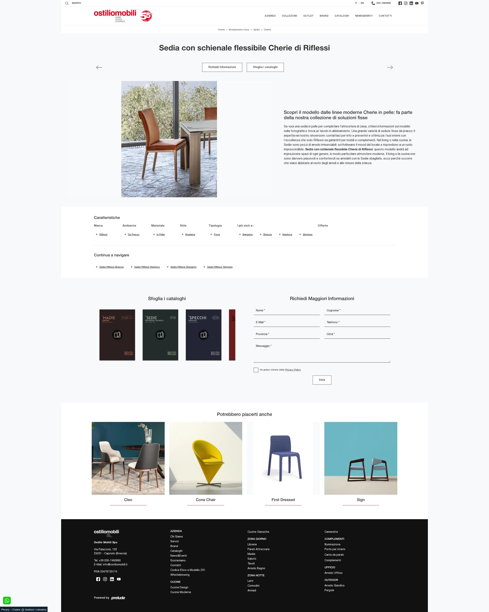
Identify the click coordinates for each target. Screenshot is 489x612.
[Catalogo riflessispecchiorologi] (203, 334)
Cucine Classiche (258, 531)
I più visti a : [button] (245, 225)
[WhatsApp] (7, 600)
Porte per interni (335, 549)
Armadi (252, 590)
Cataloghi (342, 16)
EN (362, 3)
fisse (217, 234)
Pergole (329, 590)
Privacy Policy (293, 369)
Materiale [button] (157, 225)
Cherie (267, 29)
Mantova (287, 234)
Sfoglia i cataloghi (265, 67)
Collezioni (289, 16)
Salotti (252, 558)
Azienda (270, 16)
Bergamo (248, 234)
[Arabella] (390, 67)
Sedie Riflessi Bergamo (183, 267)
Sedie (256, 29)
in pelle (161, 234)
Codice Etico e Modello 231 (187, 570)
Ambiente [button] (129, 225)
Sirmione (307, 234)
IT (356, 3)
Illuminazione (332, 544)
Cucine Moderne (180, 592)
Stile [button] (183, 225)
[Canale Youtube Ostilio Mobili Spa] (416, 3)
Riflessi (103, 234)
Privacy (5, 609)
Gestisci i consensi (35, 609)
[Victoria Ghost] (99, 67)
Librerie (252, 544)
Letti (250, 580)
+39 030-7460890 (110, 560)
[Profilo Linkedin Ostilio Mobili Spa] (411, 3)
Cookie (16, 609)
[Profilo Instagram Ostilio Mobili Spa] (405, 3)
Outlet (308, 16)
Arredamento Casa (239, 29)
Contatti (385, 16)
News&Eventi (364, 16)
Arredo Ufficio (333, 572)
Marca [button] (98, 225)
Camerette (331, 531)
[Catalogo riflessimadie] (117, 334)
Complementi (333, 560)
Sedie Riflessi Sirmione (219, 267)
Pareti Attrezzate (259, 549)
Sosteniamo (178, 560)
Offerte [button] (323, 225)
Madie (251, 553)
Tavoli (251, 563)
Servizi (174, 541)
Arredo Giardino (335, 585)
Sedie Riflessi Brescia (111, 267)
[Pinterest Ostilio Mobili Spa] (422, 3)
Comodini (253, 585)
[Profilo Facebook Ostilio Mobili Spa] (400, 3)
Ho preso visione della (280, 369)
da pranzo (133, 234)
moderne (190, 234)
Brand (324, 16)
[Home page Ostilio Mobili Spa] (115, 16)
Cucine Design (179, 587)
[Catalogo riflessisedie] (160, 334)
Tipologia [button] (215, 225)
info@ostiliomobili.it (115, 564)
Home (221, 29)
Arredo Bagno (256, 568)
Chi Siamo (176, 536)
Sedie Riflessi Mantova (147, 267)
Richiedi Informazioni (222, 67)
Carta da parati (334, 554)
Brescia (267, 234)
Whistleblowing (179, 574)
